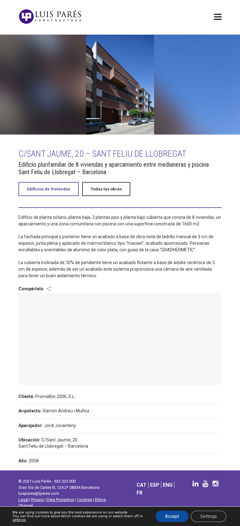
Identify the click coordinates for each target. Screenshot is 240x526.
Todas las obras (106, 189)
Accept (172, 516)
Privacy (37, 499)
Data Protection (60, 499)
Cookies (84, 499)
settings (19, 520)
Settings (208, 516)
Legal (23, 499)
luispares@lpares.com (38, 493)
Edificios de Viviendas (48, 189)
